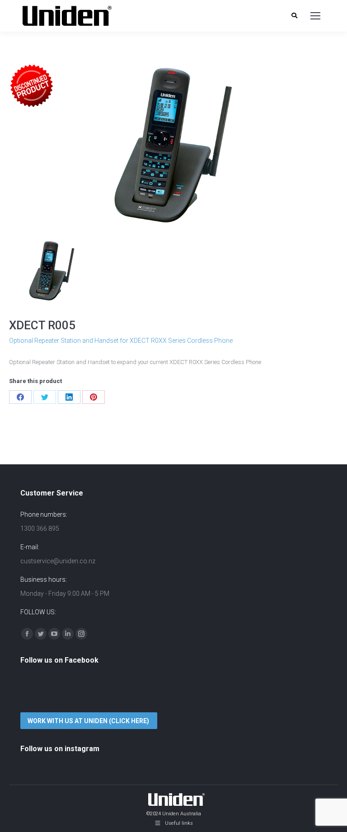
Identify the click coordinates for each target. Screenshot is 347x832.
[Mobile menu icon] (315, 16)
